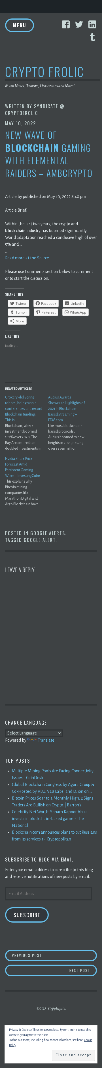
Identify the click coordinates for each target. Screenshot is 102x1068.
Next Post (83, 970)
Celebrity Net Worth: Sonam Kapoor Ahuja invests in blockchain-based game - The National (50, 819)
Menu (19, 25)
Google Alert (40, 540)
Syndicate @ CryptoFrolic (35, 109)
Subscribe (27, 915)
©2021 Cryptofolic (51, 1008)
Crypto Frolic (44, 71)
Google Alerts (47, 533)
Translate (46, 740)
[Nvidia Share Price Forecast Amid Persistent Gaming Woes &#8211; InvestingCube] (26, 481)
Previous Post (54, 955)
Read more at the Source (27, 258)
